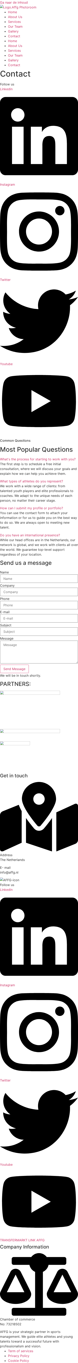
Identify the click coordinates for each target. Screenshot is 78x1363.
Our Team (15, 26)
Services (14, 22)
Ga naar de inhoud (14, 2)
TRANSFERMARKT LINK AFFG (22, 1240)
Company (7, 585)
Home (12, 12)
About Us (15, 17)
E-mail (5, 612)
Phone (4, 598)
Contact (14, 36)
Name (4, 572)
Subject (5, 625)
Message (6, 638)
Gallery (13, 31)
